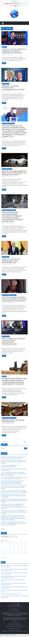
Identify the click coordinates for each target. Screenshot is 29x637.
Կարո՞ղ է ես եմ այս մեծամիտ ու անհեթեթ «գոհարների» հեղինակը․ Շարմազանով (14, 51)
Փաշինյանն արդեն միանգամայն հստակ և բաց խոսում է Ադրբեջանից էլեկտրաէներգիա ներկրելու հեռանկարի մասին (14, 523)
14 (2, 549)
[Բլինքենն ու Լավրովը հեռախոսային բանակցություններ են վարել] (14, 68)
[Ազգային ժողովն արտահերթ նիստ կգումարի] (14, 403)
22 (6, 552)
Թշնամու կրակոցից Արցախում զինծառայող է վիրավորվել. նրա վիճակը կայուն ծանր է (14, 173)
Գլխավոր (9, 168)
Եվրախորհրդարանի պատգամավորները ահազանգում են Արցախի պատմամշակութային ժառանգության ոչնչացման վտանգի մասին (12, 216)
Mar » (5, 558)
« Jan (2, 558)
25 (17, 552)
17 (13, 549)
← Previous (5, 442)
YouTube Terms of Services (14, 624)
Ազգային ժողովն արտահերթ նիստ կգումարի (13, 421)
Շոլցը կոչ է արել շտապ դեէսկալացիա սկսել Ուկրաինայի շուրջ (11, 260)
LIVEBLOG (4, 47)
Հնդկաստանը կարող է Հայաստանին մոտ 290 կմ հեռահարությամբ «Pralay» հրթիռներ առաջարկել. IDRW (13, 496)
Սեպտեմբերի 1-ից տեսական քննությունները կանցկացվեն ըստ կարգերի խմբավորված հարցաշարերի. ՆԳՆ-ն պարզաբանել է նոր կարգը (13, 505)
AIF (4, 562)
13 (25, 547)
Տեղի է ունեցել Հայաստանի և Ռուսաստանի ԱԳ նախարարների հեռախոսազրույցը (13, 341)
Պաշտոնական (12, 295)
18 (17, 549)
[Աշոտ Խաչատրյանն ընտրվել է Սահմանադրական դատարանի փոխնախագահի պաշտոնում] (14, 280)
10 (13, 547)
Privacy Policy (15, 621)
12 (21, 547)
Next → (25, 442)
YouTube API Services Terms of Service (14, 626)
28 (2, 554)
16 (9, 549)
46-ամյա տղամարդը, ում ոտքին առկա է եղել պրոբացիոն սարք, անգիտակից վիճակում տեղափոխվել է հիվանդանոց (12, 482)
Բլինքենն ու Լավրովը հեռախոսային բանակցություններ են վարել (13, 87)
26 (21, 552)
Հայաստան (5, 295)
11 (17, 547)
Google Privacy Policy (14, 628)
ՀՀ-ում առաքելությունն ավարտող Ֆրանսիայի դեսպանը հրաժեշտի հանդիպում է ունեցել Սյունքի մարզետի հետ (13, 474)
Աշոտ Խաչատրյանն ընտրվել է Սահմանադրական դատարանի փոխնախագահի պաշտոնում (14, 299)
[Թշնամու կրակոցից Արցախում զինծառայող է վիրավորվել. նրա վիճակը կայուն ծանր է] (14, 154)
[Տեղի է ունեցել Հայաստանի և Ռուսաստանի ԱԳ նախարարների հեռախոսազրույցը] (14, 321)
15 (6, 549)
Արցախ (4, 168)
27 (25, 552)
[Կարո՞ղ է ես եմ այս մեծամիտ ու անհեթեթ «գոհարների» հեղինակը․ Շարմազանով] (14, 32)
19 (21, 549)
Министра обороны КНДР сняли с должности (11, 593)
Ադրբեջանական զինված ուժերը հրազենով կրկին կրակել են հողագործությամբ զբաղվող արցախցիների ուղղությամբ (14, 381)
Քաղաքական (6, 83)
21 (2, 552)
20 (25, 549)
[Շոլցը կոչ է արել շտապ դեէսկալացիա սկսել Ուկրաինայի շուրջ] (14, 242)
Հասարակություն (11, 210)
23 (9, 552)
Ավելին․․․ (3, 528)
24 (13, 552)
